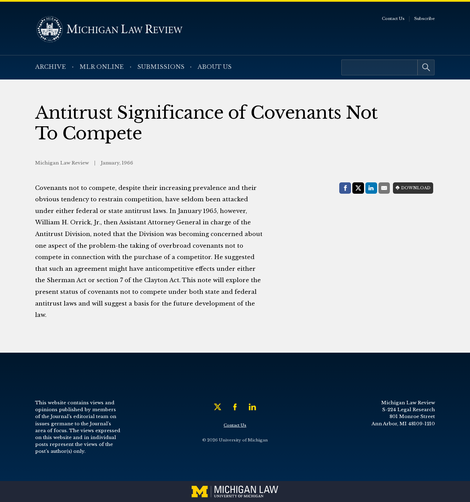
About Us (214, 67)
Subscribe (424, 18)
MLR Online (101, 67)
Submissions (160, 67)
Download (415, 187)
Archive (50, 67)
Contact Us (393, 18)
